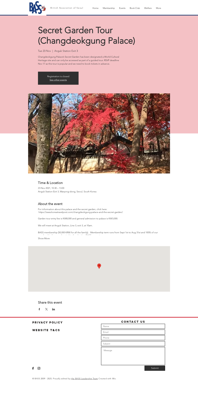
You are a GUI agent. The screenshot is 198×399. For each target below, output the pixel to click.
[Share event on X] (46, 309)
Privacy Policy (47, 322)
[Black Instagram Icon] (39, 368)
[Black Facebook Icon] (33, 368)
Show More (44, 238)
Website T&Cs (46, 330)
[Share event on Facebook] (39, 309)
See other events (58, 79)
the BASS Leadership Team (84, 378)
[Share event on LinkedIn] (53, 309)
